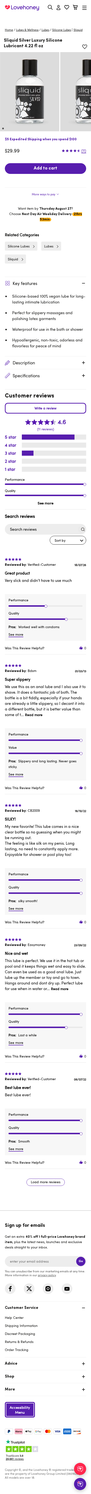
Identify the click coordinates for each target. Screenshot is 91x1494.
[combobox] (68, 540)
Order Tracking (16, 1349)
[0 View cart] (75, 8)
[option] (29, 91)
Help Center (14, 1317)
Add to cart (45, 168)
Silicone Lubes (61, 30)
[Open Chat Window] (80, 1484)
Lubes (45, 30)
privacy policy (47, 1275)
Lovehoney (45, 19)
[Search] (50, 7)
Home (9, 30)
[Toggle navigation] (84, 7)
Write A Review (45, 408)
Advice (11, 1364)
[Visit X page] (29, 1288)
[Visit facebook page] (10, 1288)
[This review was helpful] (81, 648)
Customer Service (21, 1308)
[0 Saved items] (66, 8)
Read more (33, 714)
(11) (83, 150)
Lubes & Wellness (27, 30)
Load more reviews (45, 1182)
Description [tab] (24, 363)
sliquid (78, 30)
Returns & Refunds (19, 1341)
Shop (9, 1377)
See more (45, 503)
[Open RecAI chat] (80, 1469)
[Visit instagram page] (48, 1288)
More (10, 1389)
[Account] (58, 8)
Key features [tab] (25, 283)
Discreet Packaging (20, 1333)
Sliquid (13, 259)
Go (81, 1261)
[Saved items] (84, 46)
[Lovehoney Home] (22, 7)
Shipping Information (21, 1325)
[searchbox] (41, 529)
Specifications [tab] (26, 375)
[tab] (45, 193)
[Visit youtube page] (67, 1288)
